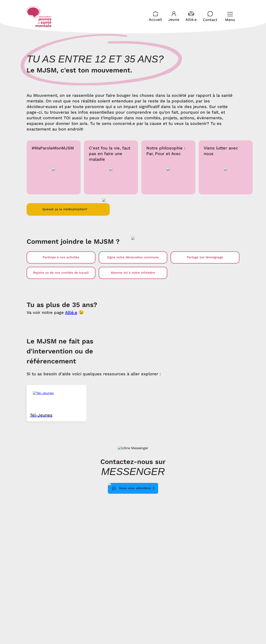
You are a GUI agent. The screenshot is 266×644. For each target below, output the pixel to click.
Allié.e (71, 312)
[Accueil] (39, 16)
